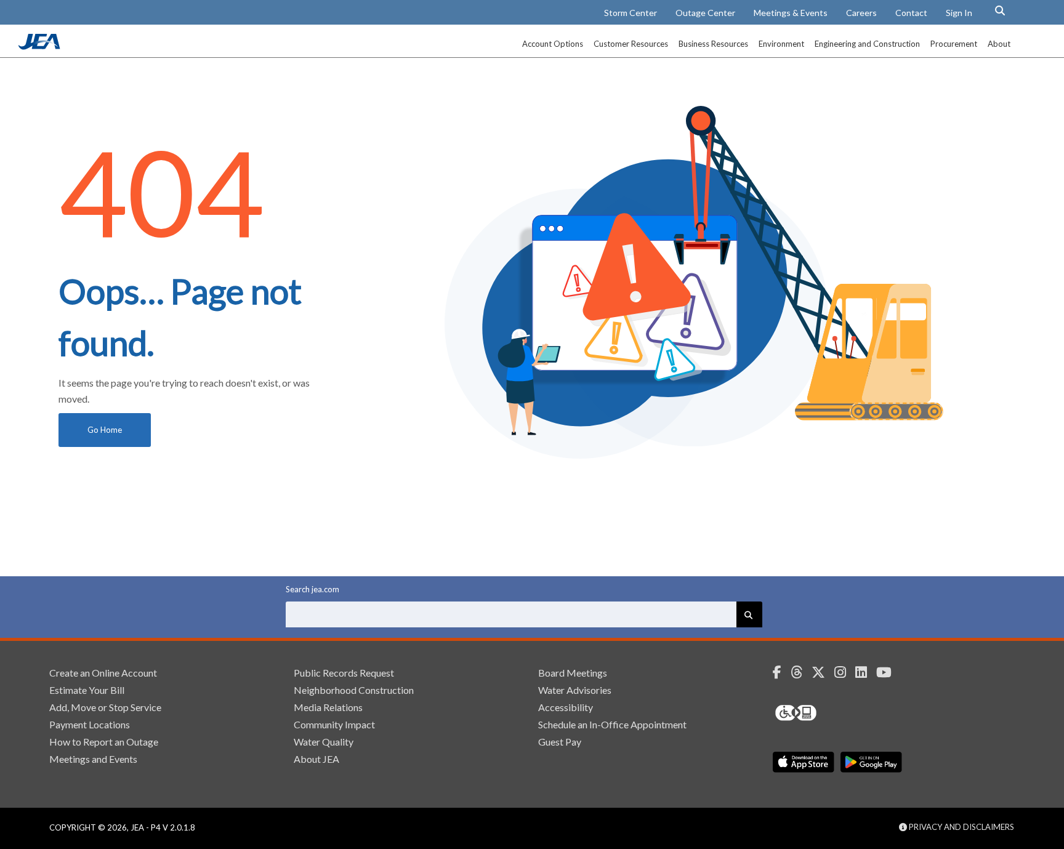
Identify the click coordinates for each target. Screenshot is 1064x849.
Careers (861, 12)
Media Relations (328, 707)
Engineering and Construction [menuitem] (867, 44)
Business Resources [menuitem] (713, 44)
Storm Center (630, 12)
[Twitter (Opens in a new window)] (823, 672)
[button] (1000, 10)
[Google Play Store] (871, 762)
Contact (911, 12)
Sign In (959, 12)
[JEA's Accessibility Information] (819, 713)
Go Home (104, 430)
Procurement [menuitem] (953, 44)
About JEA (316, 759)
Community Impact (334, 724)
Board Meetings (572, 672)
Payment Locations (89, 724)
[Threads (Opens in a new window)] (801, 672)
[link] (40, 46)
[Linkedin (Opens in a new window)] (865, 672)
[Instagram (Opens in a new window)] (844, 672)
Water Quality (323, 741)
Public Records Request (344, 672)
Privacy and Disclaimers (960, 827)
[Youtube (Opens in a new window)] (888, 672)
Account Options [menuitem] (552, 44)
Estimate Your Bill (86, 690)
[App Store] (803, 762)
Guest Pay (559, 741)
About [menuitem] (999, 44)
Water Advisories (574, 690)
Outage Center (705, 12)
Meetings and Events (93, 759)
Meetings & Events (791, 12)
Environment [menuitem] (781, 44)
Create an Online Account (103, 672)
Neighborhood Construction (354, 690)
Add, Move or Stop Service (105, 707)
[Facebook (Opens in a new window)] (782, 672)
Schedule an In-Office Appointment (612, 724)
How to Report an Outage (103, 741)
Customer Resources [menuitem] (631, 44)
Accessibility (565, 707)
